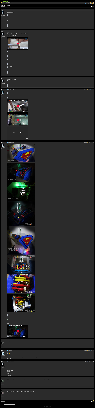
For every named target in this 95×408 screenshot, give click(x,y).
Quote (91, 89)
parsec (2, 350)
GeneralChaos (3, 378)
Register (91, 3)
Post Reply (2, 6)
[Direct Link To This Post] (7, 89)
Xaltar (2, 340)
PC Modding (6, 2)
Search (86, 3)
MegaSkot (2, 89)
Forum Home (3, 2)
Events (89, 3)
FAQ (84, 3)
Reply (93, 89)
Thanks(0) (89, 89)
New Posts (92, 2)
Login (93, 3)
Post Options (85, 89)
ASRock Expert (3, 361)
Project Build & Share (9, 2)
